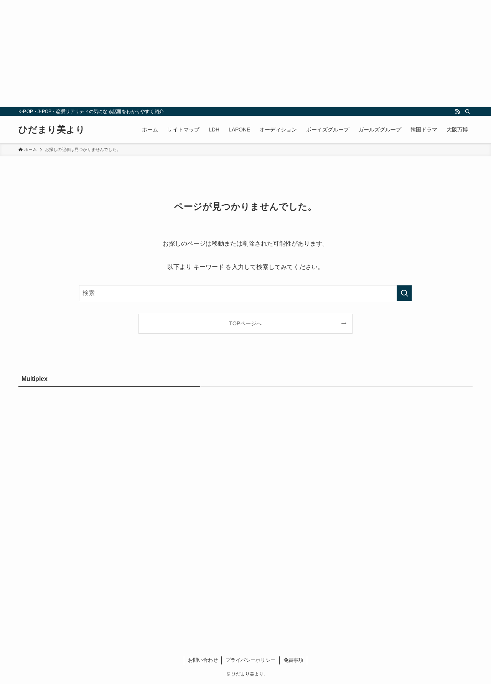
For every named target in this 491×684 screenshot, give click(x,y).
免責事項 (293, 660)
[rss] (458, 111)
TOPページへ (245, 323)
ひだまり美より (51, 129)
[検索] (468, 111)
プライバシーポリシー (250, 660)
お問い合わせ (203, 660)
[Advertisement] (230, 53)
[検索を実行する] (404, 293)
